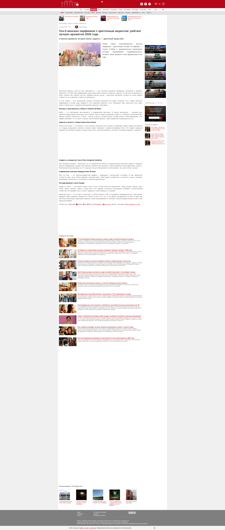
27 (69, 4)
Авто (143, 12)
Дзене (80, 204)
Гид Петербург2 (63, 23)
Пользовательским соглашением (111, 523)
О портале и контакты (100, 512)
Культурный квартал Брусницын (131, 502)
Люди (78, 512)
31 (62, 6)
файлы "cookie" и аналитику (88, 528)
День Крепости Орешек (71, 16)
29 (74, 4)
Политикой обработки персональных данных (135, 523)
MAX (90, 204)
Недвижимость (136, 12)
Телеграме (97, 204)
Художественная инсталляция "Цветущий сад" (113, 18)
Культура (87, 12)
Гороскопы (121, 12)
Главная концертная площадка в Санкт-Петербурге (81, 503)
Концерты (114, 9)
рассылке (107, 204)
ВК (85, 204)
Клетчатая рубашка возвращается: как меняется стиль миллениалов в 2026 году (106, 338)
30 (77, 4)
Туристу (148, 12)
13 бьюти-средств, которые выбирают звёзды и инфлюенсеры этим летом (104, 261)
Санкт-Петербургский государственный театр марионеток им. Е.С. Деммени (115, 503)
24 (62, 4)
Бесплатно (106, 9)
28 (72, 4)
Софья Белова (83, 27)
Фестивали (127, 9)
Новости (70, 23)
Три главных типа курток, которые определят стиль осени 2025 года (158, 129)
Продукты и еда (134, 204)
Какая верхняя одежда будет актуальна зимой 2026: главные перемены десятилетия (157, 136)
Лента (62, 12)
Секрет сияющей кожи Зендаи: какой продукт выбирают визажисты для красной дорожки (109, 316)
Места (79, 515)
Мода (93, 12)
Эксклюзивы (69, 12)
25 (64, 4)
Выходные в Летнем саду (92, 17)
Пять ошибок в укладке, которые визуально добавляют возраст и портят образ (106, 327)
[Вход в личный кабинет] (163, 4)
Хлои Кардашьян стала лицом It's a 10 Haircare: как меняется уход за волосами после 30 (108, 305)
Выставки (135, 9)
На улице (93, 9)
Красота (98, 12)
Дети (99, 9)
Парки (120, 9)
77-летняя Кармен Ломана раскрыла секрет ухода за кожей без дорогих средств (106, 239)
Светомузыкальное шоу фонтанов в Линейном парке (134, 18)
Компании (80, 513)
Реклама (96, 513)
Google (73, 204)
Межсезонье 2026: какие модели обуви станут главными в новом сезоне (158, 142)
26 (67, 4)
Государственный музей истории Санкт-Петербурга (100, 502)
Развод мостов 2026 (99, 515)
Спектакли (143, 9)
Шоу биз (104, 12)
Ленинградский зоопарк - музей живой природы (66, 502)
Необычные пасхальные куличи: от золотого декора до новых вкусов (102, 283)
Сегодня (86, 9)
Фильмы (127, 12)
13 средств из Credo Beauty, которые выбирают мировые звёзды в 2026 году (105, 250)
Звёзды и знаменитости (80, 23)
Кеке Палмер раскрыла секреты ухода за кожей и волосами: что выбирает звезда (106, 272)
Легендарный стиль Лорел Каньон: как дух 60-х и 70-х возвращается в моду (104, 294)
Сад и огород (112, 12)
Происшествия (78, 12)
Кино (149, 9)
